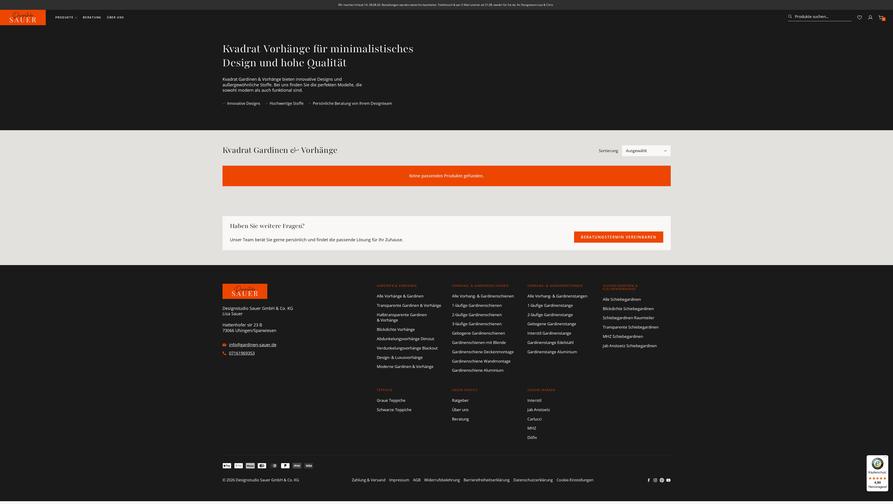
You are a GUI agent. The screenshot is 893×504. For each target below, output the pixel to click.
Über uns (115, 17)
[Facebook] (649, 480)
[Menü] (885, 458)
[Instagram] (655, 480)
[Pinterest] (662, 480)
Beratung (92, 17)
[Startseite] (23, 17)
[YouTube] (668, 480)
